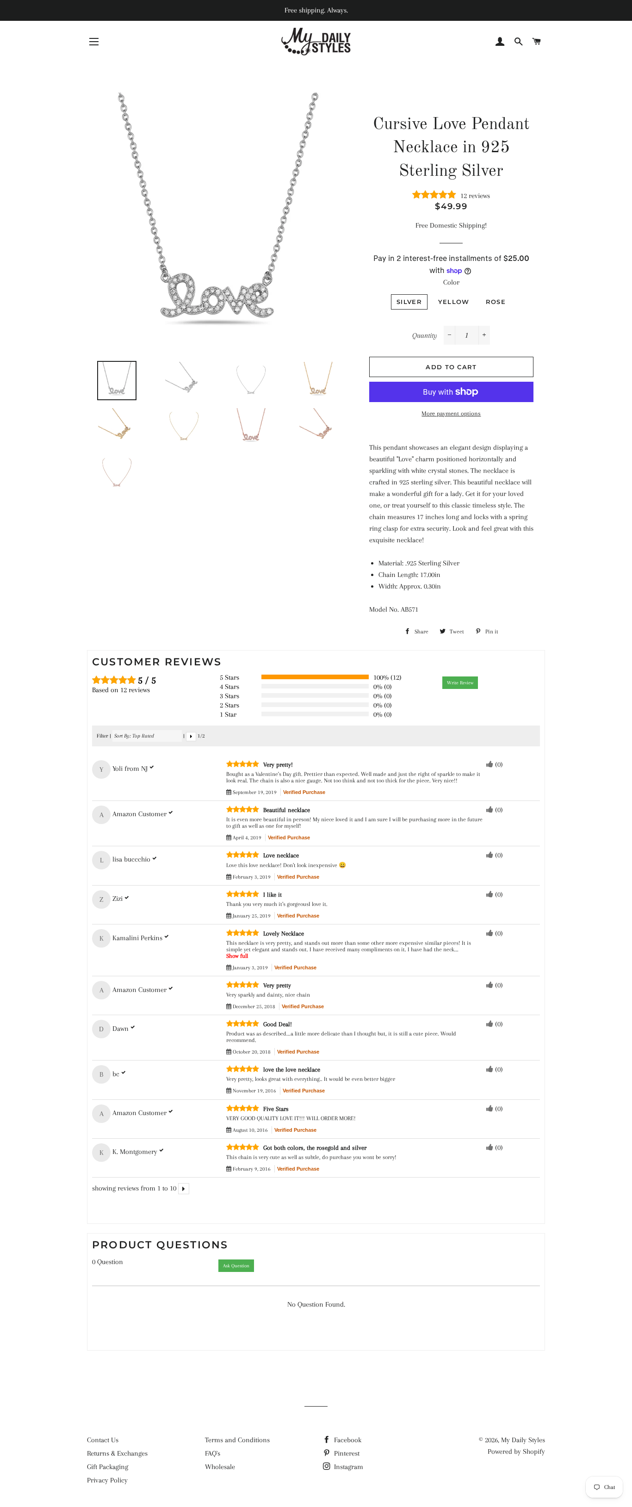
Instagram (347, 1467)
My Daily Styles (523, 1440)
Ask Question (236, 1266)
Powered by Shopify (516, 1451)
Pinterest (345, 1453)
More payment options (451, 413)
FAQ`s (212, 1453)
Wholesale (220, 1467)
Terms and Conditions (237, 1440)
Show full (237, 956)
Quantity (424, 335)
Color (451, 282)
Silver (409, 301)
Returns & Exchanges (117, 1453)
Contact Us (102, 1440)
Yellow (454, 301)
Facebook (346, 1440)
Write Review (460, 683)
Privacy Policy (107, 1480)
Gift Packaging (107, 1467)
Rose (496, 301)
